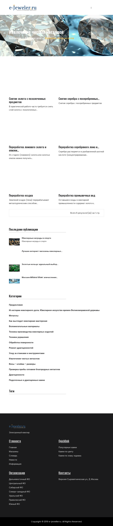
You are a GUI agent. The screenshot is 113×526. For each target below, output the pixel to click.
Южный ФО (14, 504)
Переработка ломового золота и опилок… (27, 148)
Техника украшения (19, 337)
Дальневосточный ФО (19, 479)
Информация (15, 38)
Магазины (13, 451)
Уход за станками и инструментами (26, 353)
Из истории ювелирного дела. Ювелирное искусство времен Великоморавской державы (54, 310)
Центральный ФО (17, 483)
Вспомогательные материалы (24, 326)
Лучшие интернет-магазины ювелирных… (42, 251)
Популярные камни (68, 447)
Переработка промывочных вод (77, 195)
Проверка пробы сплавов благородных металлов (34, 369)
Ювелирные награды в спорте (36, 238)
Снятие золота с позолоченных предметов (27, 100)
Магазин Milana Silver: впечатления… (40, 277)
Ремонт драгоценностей (21, 347)
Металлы (13, 315)
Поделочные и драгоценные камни (27, 380)
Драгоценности (16, 374)
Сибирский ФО (16, 487)
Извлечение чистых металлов (24, 358)
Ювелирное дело (33, 38)
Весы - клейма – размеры (22, 364)
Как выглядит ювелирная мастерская (28, 321)
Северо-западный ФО (19, 491)
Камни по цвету (66, 451)
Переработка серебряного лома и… (79, 147)
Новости (13, 459)
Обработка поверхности (21, 342)
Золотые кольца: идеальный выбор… (40, 264)
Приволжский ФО (17, 499)
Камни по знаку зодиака (70, 455)
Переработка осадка (21, 195)
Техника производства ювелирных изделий (31, 331)
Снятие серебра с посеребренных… (79, 98)
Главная (13, 447)
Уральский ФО (16, 495)
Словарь (13, 455)
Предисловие (16, 304)
